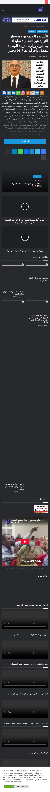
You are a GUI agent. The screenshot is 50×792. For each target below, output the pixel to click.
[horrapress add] (25, 20)
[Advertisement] (25, 591)
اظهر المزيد (25, 141)
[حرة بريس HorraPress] (40, 9)
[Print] (28, 93)
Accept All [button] (9, 786)
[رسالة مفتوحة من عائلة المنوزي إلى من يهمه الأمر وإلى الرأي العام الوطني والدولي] (37, 307)
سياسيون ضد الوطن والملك (38, 278)
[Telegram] (37, 93)
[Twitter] (9, 93)
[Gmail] (32, 93)
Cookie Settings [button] (22, 786)
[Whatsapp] (18, 93)
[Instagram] (23, 93)
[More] (42, 93)
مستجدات (32, 31)
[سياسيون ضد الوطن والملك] (37, 269)
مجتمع (37, 26)
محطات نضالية (29, 26)
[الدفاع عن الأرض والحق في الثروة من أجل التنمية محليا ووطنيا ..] (13, 391)
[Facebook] (4, 93)
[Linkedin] (14, 93)
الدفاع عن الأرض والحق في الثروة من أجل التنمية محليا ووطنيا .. (14, 486)
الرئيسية (44, 26)
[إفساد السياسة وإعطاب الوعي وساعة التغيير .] (13, 276)
